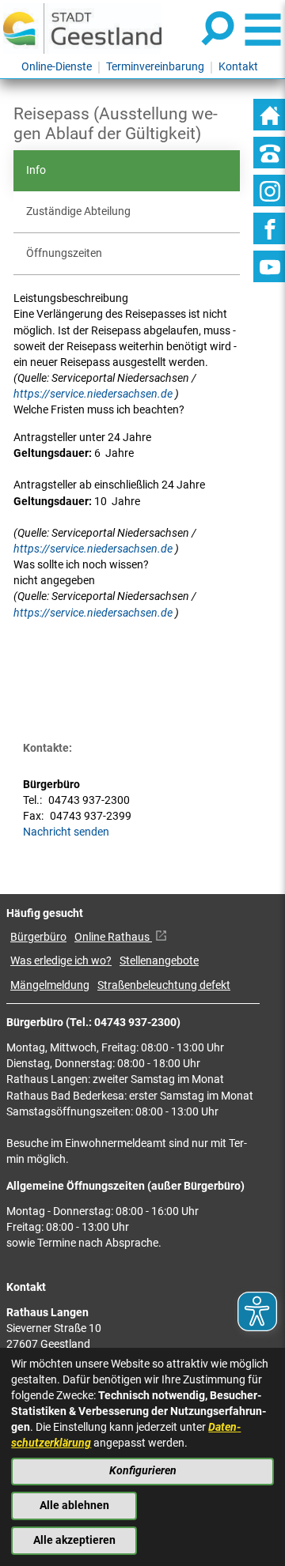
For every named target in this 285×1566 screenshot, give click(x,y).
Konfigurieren (143, 1470)
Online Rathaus (113, 937)
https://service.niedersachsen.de (94, 394)
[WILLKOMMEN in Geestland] (82, 28)
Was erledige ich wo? (61, 961)
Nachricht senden (66, 832)
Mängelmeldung (49, 985)
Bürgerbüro (38, 937)
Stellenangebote (159, 961)
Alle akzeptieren (74, 1540)
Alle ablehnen (74, 1505)
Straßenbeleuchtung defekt (163, 985)
